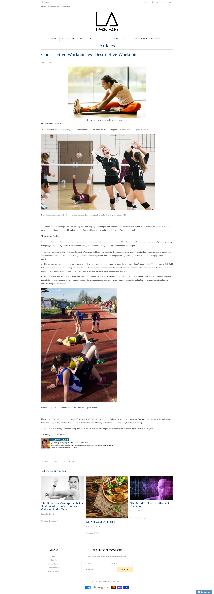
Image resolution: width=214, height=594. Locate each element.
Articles (104, 39)
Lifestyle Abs (102, 581)
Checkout (167, 2)
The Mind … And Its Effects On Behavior (150, 505)
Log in (146, 2)
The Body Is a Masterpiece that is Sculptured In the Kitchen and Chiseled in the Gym (62, 506)
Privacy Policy (53, 564)
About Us (53, 560)
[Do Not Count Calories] (107, 497)
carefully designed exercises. (137, 129)
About (90, 39)
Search (53, 556)
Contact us (120, 39)
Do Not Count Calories (100, 521)
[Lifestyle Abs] (107, 22)
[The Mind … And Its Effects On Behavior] (151, 488)
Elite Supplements (72, 39)
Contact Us (205, 592)
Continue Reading (48, 521)
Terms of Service (54, 568)
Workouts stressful (49, 242)
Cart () (157, 2)
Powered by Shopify (115, 581)
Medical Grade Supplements (147, 39)
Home (54, 39)
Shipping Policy (53, 571)
